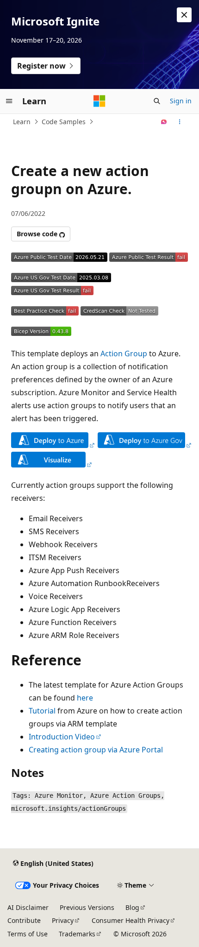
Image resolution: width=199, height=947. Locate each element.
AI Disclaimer (28, 907)
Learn (22, 121)
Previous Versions (87, 907)
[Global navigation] (9, 101)
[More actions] (180, 121)
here (85, 698)
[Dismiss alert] (184, 14)
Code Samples (64, 121)
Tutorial (42, 711)
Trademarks (77, 933)
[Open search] (157, 101)
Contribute (24, 920)
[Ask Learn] (164, 121)
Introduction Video (62, 737)
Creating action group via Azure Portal (96, 750)
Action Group (123, 353)
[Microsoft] (99, 101)
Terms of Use (27, 933)
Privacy (63, 920)
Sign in (181, 100)
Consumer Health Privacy (130, 920)
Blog (132, 907)
